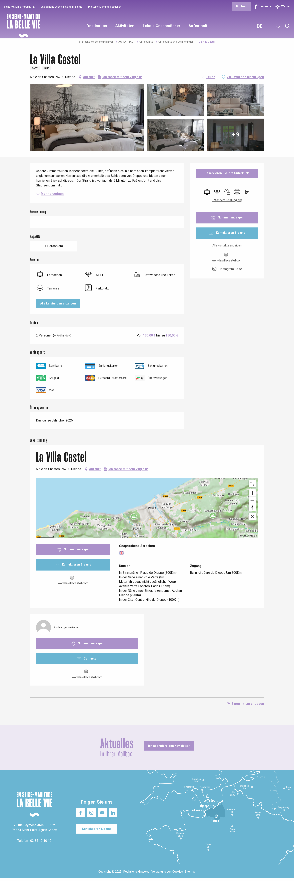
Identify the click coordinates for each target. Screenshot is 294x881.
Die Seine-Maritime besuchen (104, 6)
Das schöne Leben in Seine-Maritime (61, 6)
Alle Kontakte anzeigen (227, 245)
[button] (287, 26)
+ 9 (235, 134)
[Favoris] (278, 26)
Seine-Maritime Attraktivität (19, 6)
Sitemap (190, 871)
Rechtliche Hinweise (136, 871)
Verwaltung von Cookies (167, 871)
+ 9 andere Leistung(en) (227, 200)
